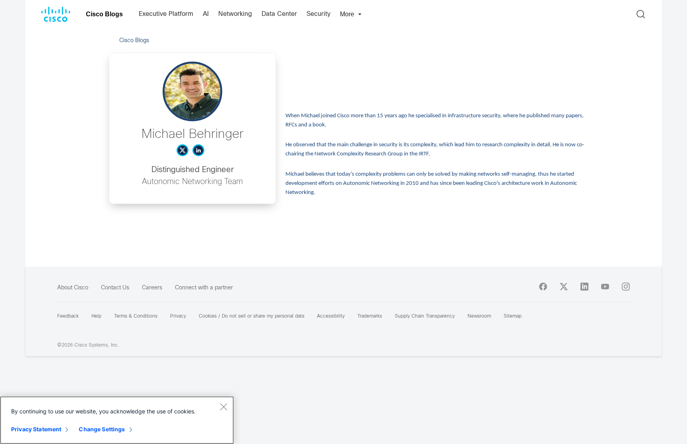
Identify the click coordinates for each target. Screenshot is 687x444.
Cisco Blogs (104, 14)
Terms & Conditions (135, 316)
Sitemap (513, 316)
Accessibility (331, 316)
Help (96, 316)
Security (318, 14)
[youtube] (605, 287)
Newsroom (479, 316)
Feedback (68, 316)
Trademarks (369, 316)
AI (206, 14)
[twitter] (564, 287)
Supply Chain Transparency (425, 316)
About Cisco (72, 288)
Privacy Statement (36, 429)
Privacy (178, 316)
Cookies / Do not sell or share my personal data (251, 316)
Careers (152, 288)
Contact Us (115, 288)
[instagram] (626, 287)
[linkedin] (584, 287)
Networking (235, 14)
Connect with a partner (204, 288)
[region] (117, 420)
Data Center (279, 14)
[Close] (223, 407)
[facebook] (543, 287)
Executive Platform (166, 14)
